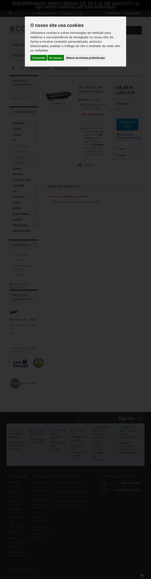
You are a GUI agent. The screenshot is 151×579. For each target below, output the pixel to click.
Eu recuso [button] (55, 57)
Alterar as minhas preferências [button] (85, 57)
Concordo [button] (38, 57)
